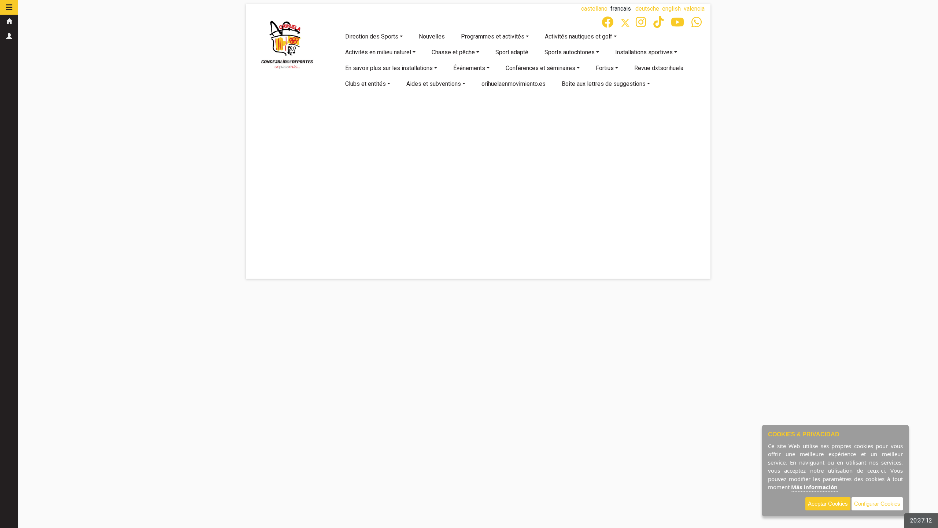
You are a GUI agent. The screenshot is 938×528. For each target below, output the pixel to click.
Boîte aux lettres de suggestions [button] (604, 83)
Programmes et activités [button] (492, 36)
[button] (9, 7)
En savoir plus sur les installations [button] (389, 68)
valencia (694, 8)
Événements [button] (469, 68)
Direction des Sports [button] (371, 36)
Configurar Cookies (877, 503)
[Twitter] (628, 24)
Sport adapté (511, 52)
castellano (594, 8)
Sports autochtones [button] (569, 52)
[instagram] (641, 24)
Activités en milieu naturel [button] (378, 52)
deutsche (647, 8)
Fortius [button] (605, 68)
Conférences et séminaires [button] (540, 68)
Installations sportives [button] (644, 52)
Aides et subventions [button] (433, 83)
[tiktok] (659, 24)
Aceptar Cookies (828, 503)
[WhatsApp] (697, 24)
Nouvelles (432, 36)
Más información (814, 487)
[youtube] (678, 24)
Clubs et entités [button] (365, 83)
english (671, 8)
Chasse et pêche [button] (453, 52)
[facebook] (608, 24)
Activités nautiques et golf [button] (578, 36)
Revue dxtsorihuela (658, 68)
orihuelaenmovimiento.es (513, 83)
